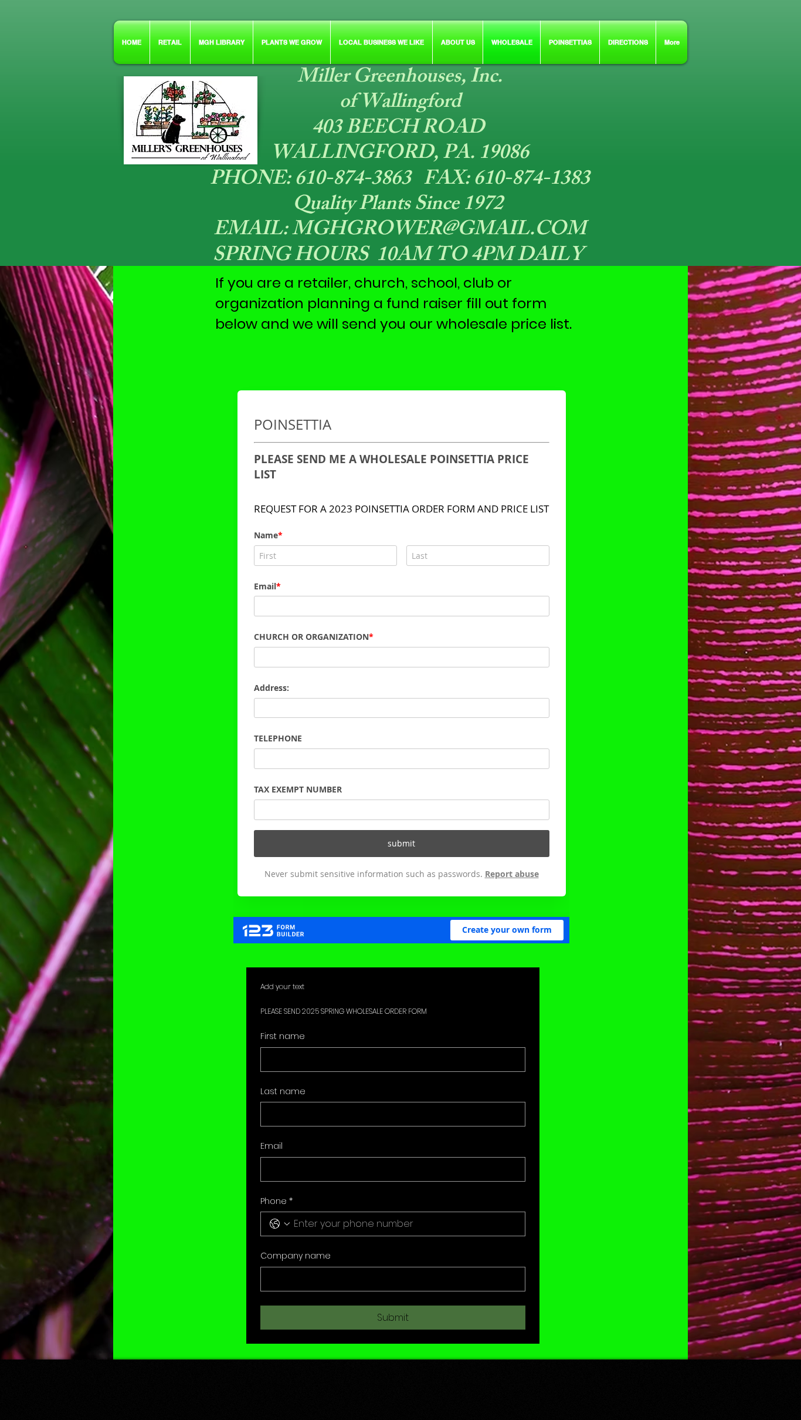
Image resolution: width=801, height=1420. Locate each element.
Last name (283, 1091)
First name (282, 1036)
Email (271, 1146)
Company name (295, 1256)
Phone (276, 1201)
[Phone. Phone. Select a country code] (279, 1224)
